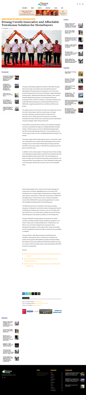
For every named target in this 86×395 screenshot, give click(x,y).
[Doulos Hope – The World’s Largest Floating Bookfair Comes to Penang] (80, 95)
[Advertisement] (42, 77)
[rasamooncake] (43, 13)
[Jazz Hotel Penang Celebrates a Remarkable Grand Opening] (80, 88)
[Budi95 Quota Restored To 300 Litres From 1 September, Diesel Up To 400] (17, 337)
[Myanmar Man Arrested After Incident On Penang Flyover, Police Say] (17, 351)
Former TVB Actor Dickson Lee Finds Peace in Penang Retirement (70, 80)
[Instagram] (80, 4)
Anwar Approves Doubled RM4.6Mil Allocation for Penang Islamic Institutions (8, 359)
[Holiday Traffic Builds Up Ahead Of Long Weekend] (17, 345)
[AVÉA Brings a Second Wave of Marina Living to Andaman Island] (17, 102)
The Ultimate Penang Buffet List (70, 72)
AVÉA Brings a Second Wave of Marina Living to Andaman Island (7, 102)
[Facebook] (77, 4)
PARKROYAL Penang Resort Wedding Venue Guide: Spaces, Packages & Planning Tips (7, 87)
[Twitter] (26, 293)
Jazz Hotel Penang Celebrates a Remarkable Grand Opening (70, 87)
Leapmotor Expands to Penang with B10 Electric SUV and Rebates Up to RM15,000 (8, 78)
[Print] (39, 293)
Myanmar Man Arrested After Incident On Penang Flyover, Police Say (8, 351)
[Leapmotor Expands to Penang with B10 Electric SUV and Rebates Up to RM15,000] (17, 78)
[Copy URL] (33, 293)
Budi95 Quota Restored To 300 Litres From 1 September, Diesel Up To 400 (8, 338)
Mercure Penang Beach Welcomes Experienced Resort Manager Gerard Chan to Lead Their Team (71, 102)
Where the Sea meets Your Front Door (7, 95)
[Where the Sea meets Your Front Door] (17, 95)
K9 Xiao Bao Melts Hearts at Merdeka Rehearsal (8, 331)
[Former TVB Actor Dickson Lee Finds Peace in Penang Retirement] (80, 80)
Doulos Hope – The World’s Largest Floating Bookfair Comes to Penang (70, 95)
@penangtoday (37, 305)
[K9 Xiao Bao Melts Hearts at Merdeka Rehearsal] (17, 331)
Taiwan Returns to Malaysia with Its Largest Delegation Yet (8, 109)
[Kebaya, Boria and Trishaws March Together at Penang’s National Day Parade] (17, 323)
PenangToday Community (42, 303)
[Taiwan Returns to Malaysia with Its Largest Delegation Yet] (17, 109)
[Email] (36, 293)
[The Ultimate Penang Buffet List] (80, 73)
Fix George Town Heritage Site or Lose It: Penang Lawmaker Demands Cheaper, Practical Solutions (70, 111)
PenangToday (5, 28)
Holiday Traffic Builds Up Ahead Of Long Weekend (8, 345)
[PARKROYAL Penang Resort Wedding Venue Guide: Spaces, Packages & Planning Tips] (17, 86)
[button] (82, 4)
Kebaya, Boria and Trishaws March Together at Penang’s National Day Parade (8, 324)
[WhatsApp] (29, 293)
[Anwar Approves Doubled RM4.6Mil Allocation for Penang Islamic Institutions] (17, 358)
